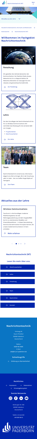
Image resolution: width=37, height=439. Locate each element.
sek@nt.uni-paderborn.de (18, 351)
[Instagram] (10, 398)
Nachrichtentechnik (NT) (15, 3)
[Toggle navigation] (19, 19)
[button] (16, 243)
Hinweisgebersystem (20, 388)
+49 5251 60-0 (18, 417)
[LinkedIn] (21, 398)
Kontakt (12, 305)
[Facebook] (16, 398)
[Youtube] (26, 398)
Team (11, 291)
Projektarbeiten (11, 131)
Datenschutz (28, 385)
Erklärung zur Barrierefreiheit (20, 361)
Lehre (11, 274)
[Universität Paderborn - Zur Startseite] (3, 2)
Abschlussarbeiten (12, 134)
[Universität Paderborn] (18, 427)
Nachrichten (14, 298)
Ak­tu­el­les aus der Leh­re (8, 19)
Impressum (12, 385)
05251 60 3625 (18, 346)
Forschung (13, 281)
